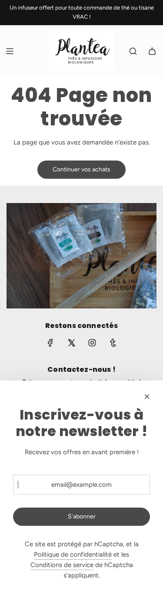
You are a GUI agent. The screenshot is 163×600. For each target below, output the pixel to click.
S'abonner (82, 516)
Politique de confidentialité (73, 554)
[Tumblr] (113, 342)
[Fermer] (146, 396)
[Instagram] (92, 342)
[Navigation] (9, 51)
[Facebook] (50, 342)
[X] (71, 342)
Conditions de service (61, 565)
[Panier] (152, 51)
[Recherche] (133, 51)
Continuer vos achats (81, 169)
